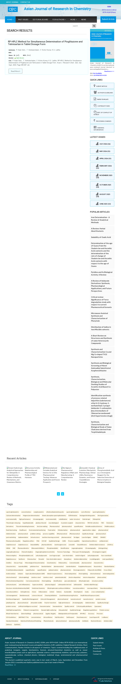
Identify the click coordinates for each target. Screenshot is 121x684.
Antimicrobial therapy (91, 584)
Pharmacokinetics (23, 548)
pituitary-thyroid (41, 523)
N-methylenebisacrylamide (14, 570)
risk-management (11, 595)
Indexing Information (99, 129)
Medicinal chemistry (38, 588)
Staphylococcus (11, 559)
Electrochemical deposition (14, 581)
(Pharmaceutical (62, 534)
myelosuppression (60, 544)
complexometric (39, 512)
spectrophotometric (12, 512)
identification (65, 548)
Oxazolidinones (82, 544)
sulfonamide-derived (64, 584)
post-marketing (11, 537)
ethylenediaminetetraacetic (55, 512)
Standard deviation (12, 621)
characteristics (80, 523)
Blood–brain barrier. (12, 613)
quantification (78, 526)
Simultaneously (24, 595)
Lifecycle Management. (48, 599)
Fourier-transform (50, 602)
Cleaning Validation (51, 595)
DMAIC (95, 537)
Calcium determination (13, 515)
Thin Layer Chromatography (81, 552)
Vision (34, 592)
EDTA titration (73, 515)
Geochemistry (51, 563)
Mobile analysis (109, 526)
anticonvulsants (11, 584)
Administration (11, 534)
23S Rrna (110, 544)
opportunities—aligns (89, 530)
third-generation (103, 515)
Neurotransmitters (106, 588)
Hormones (109, 523)
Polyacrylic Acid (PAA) (94, 570)
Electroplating (83, 573)
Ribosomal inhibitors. (38, 548)
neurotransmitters (79, 588)
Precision (100, 613)
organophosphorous (12, 552)
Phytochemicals (49, 621)
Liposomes (98, 606)
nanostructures (88, 599)
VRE (14, 548)
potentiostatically (60, 577)
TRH (102, 523)
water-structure (75, 519)
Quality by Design (54, 541)
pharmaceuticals (66, 570)
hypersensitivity (37, 584)
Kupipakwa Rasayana (84, 566)
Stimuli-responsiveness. (54, 573)
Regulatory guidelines (90, 610)
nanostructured (76, 599)
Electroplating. (46, 581)
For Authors (59, 19)
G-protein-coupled (67, 523)
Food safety (51, 530)
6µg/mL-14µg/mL (51, 613)
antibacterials (103, 541)
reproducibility (23, 566)
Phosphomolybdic (52, 548)
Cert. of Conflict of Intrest (103, 113)
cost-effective (85, 512)
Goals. (87, 592)
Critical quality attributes (84, 606)
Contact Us (25, 2)
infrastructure (35, 537)
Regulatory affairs (28, 541)
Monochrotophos (27, 552)
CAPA (64, 541)
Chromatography (90, 548)
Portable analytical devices (94, 526)
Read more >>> (109, 71)
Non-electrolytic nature (54, 559)
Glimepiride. (96, 519)
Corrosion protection (32, 581)
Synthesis (22, 559)
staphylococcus (23, 544)
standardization (71, 566)
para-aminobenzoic (70, 581)
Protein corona (104, 610)
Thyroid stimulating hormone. (25, 526)
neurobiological (53, 523)
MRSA (8, 548)
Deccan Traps (18, 563)
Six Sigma (76, 537)
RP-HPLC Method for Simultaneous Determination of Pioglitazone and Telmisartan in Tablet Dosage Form (45, 43)
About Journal (12, 2)
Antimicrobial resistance (97, 544)
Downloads (97, 651)
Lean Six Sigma (86, 537)
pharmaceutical (67, 526)
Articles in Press (99, 648)
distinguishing (102, 548)
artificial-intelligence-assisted (27, 606)
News (83, 19)
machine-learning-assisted (50, 537)
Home (9, 19)
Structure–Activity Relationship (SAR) (17, 588)
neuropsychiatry (92, 588)
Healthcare (22, 530)
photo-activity (101, 577)
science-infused (37, 595)
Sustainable (67, 592)
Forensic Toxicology (63, 552)
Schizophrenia (25, 592)
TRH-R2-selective (93, 523)
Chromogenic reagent (99, 552)
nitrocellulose (47, 617)
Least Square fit (94, 617)
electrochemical (95, 573)
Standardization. (109, 566)
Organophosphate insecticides (45, 552)
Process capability (73, 541)
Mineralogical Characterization (34, 563)
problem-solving (35, 534)
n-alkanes (105, 617)
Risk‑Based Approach (13, 599)
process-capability (48, 534)
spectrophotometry (72, 512)
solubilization (63, 519)
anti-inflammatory (24, 584)
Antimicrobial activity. (80, 559)
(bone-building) (26, 613)
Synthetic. (17, 624)
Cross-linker (108, 570)
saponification (30, 570)
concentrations (26, 512)
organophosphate (77, 548)
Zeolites (8, 563)
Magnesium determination (31, 515)
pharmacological (50, 584)
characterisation (45, 606)
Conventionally (74, 563)
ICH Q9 (44, 541)
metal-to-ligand (80, 555)
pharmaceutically (74, 621)
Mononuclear (31, 559)
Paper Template (102, 99)
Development (78, 592)
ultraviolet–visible (36, 602)
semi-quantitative (107, 559)
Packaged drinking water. (87, 515)
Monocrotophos (11, 555)
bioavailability (35, 544)
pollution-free (34, 566)
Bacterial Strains (96, 621)
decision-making (42, 526)
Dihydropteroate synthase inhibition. (58, 588)
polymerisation (53, 570)
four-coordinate (106, 555)
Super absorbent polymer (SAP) (35, 573)
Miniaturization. (63, 530)
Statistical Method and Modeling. (31, 621)
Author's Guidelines (105, 93)
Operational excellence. (89, 541)
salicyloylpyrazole (41, 555)
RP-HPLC (83, 613)
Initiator (20, 573)
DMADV (103, 537)
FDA (38, 541)
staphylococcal (11, 544)
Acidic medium (10, 573)
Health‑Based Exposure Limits (89, 595)
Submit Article (108, 19)
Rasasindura (98, 566)
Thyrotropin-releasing (13, 523)
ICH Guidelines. (11, 617)
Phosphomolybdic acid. (26, 555)
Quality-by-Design (87, 534)
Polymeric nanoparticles (31, 610)
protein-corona (100, 599)
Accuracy (91, 613)
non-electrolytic (68, 555)
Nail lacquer (70, 617)
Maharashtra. (63, 563)
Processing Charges (103, 121)
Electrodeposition (70, 573)
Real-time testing (11, 530)
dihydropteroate (84, 581)
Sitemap (56, 679)
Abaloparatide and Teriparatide (68, 613)
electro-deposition (74, 577)
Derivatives (9, 526)
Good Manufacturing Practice (68, 595)
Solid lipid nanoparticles (13, 610)
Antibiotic (85, 621)
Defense (9, 624)
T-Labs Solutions (105, 681)
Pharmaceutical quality (13, 541)
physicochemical (63, 599)
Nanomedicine (57, 606)
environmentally (11, 519)
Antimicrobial (108, 621)
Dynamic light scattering (48, 610)
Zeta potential (63, 610)
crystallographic (95, 559)
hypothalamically (28, 523)
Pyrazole (41, 559)
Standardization (46, 566)
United (52, 592)
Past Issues (23, 19)
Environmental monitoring (37, 530)
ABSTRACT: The (24, 617)
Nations (59, 592)
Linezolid (71, 544)
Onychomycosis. (82, 617)
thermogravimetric (79, 570)
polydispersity (10, 602)
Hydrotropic (86, 519)
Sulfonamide (78, 584)
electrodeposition (108, 573)
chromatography (38, 519)
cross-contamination (97, 592)
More (73, 19)
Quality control (69, 606)
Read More (15, 71)
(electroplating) (24, 577)
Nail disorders (59, 617)
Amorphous (67, 559)
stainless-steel (36, 577)
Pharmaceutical (54, 526)
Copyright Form (103, 106)
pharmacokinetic (47, 544)
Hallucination (43, 592)
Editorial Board (40, 19)
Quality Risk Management (30, 599)
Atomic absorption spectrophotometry (54, 515)
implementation (23, 537)
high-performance (24, 519)
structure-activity (97, 581)
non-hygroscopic (55, 555)
